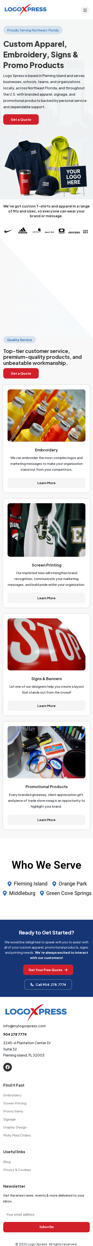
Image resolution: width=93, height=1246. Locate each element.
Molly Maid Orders (17, 1135)
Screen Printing (14, 1103)
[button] (21, 119)
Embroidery (12, 1095)
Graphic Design (15, 1127)
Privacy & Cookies (17, 1170)
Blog (7, 1161)
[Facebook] (7, 1067)
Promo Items (13, 1111)
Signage (9, 1119)
